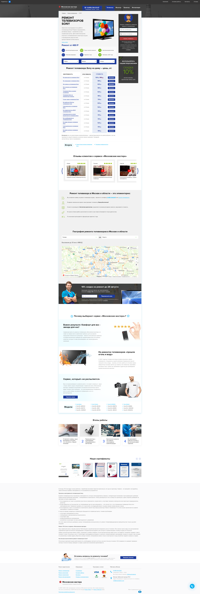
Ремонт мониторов (63, 572)
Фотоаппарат (136, 7)
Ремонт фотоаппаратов (64, 577)
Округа (104, 237)
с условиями (128, 49)
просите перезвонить (123, 197)
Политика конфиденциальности (67, 592)
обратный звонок (131, 574)
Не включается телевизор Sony (71, 77)
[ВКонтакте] (10, 2)
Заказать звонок (128, 557)
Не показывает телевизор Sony (71, 81)
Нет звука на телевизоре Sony (71, 84)
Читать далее (65, 42)
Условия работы (176, 1)
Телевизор (110, 7)
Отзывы (196, 1)
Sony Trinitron (95, 404)
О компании (79, 570)
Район (66, 61)
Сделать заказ (70, 397)
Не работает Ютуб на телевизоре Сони (68, 103)
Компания (165, 1)
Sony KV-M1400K (111, 404)
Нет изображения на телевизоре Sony (68, 119)
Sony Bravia (78, 404)
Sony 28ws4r (126, 404)
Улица (102, 61)
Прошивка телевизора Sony (101, 144)
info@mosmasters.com (118, 580)
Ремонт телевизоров (64, 570)
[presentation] (62, 171)
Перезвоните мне (106, 296)
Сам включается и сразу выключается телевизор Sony (70, 115)
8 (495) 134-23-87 (93, 8)
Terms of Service (98, 589)
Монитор (118, 7)
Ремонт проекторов (64, 574)
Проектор (127, 7)
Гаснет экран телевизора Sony (71, 99)
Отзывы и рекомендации (82, 577)
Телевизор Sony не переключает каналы (68, 95)
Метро (84, 61)
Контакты (187, 1)
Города (64, 237)
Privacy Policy (88, 589)
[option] (71, 53)
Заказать (111, 77)
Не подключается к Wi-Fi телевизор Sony (69, 111)
